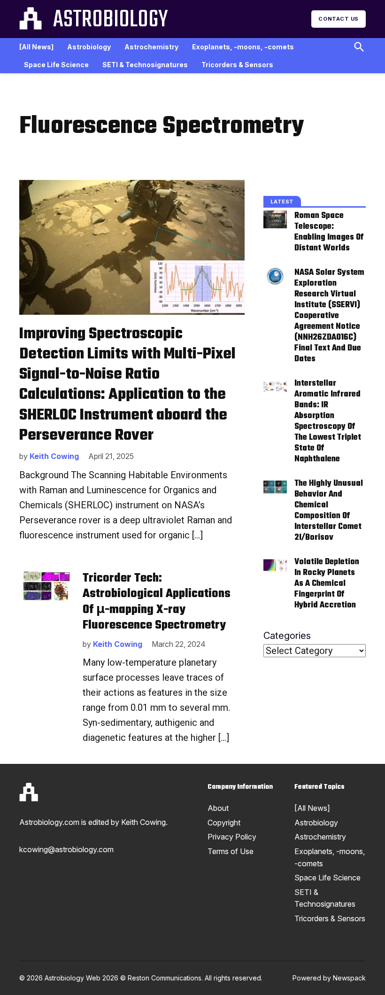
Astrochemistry (151, 47)
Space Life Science (56, 65)
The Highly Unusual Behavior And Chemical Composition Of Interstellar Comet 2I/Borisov (328, 510)
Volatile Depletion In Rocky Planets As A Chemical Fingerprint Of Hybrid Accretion (326, 584)
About (218, 808)
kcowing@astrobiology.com (66, 849)
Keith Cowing (54, 456)
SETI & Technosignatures (145, 65)
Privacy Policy (232, 836)
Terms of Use (231, 851)
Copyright (224, 822)
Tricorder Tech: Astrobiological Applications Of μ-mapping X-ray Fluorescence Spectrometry (157, 602)
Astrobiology (110, 20)
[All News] (36, 47)
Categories (287, 635)
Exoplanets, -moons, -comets (243, 47)
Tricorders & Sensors (237, 65)
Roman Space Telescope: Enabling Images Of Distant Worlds (329, 232)
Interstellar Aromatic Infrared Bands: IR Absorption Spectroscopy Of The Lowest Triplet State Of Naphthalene (327, 421)
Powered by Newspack (329, 978)
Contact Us (338, 19)
